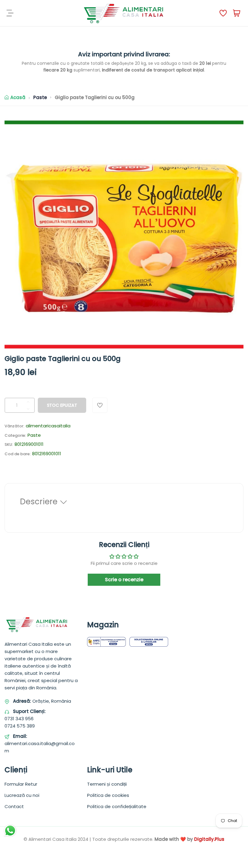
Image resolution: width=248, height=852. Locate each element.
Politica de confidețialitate (116, 806)
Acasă (17, 97)
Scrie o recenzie (124, 579)
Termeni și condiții (107, 784)
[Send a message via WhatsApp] (10, 831)
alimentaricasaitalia (48, 426)
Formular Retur (21, 784)
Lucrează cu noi (22, 795)
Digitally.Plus (209, 839)
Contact (14, 806)
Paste (40, 97)
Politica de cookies (108, 795)
